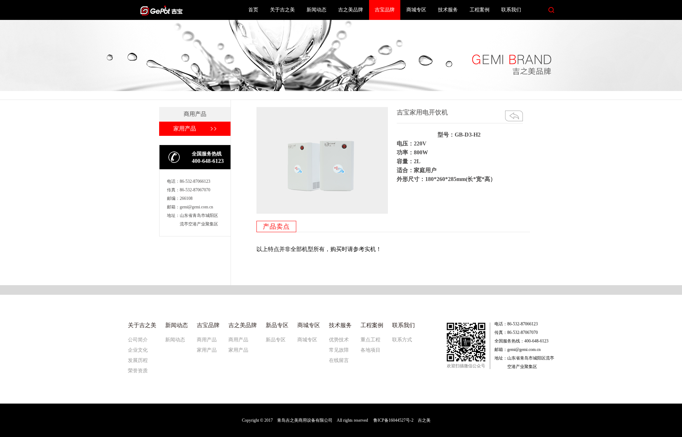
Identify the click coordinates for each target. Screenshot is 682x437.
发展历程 (138, 360)
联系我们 (511, 9)
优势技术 (339, 339)
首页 (253, 9)
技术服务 (448, 9)
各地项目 (370, 350)
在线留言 (339, 360)
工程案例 (479, 9)
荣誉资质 (138, 370)
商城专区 (416, 9)
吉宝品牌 (385, 9)
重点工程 (370, 339)
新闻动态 (316, 9)
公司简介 (138, 339)
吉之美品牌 (350, 9)
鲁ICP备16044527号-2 (393, 420)
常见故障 (339, 350)
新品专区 (276, 339)
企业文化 (138, 350)
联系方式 (402, 339)
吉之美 (424, 420)
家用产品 (207, 350)
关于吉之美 (282, 9)
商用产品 (207, 339)
